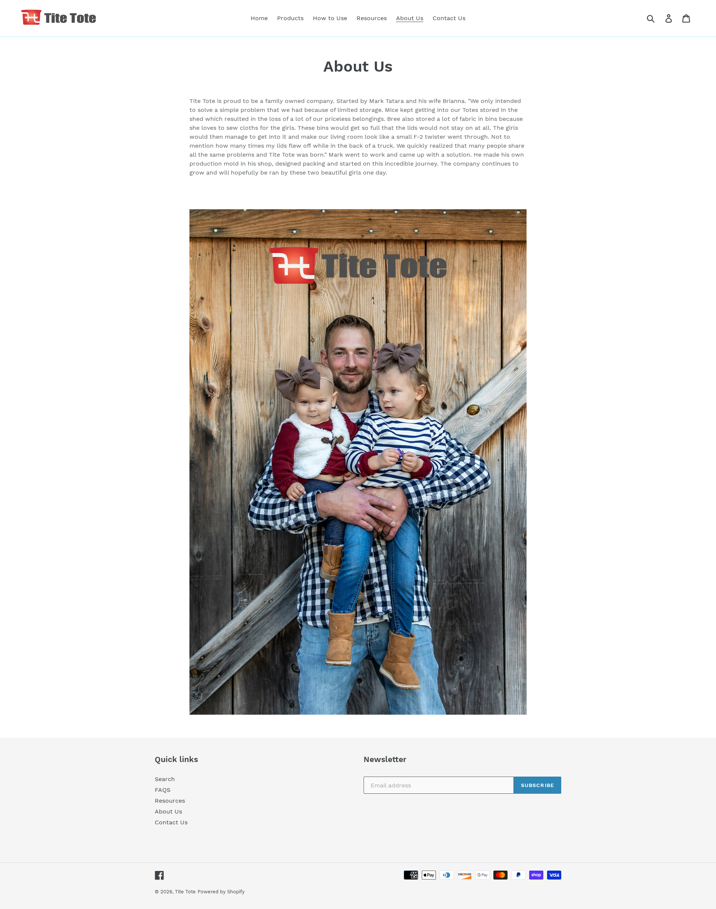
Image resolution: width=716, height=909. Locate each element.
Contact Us (171, 822)
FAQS (162, 789)
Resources (170, 800)
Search (165, 779)
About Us (168, 811)
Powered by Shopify (221, 891)
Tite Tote (185, 891)
